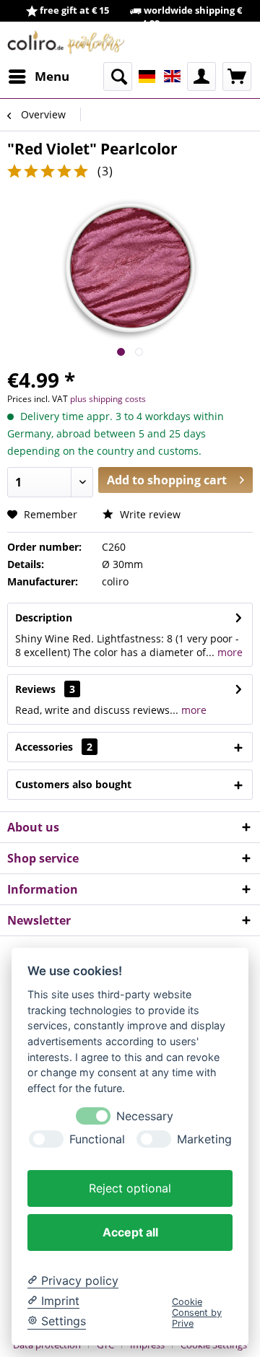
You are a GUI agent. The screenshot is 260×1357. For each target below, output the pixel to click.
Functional (97, 1139)
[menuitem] (38, 76)
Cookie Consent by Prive (197, 1313)
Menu (52, 76)
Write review (149, 514)
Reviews (35, 689)
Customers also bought (73, 784)
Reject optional (130, 1188)
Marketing (204, 1139)
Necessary (144, 1116)
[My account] (201, 76)
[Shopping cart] (236, 76)
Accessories (53, 747)
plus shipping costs (108, 399)
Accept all (130, 1232)
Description (43, 617)
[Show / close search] (117, 76)
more (228, 652)
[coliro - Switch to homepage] (66, 42)
